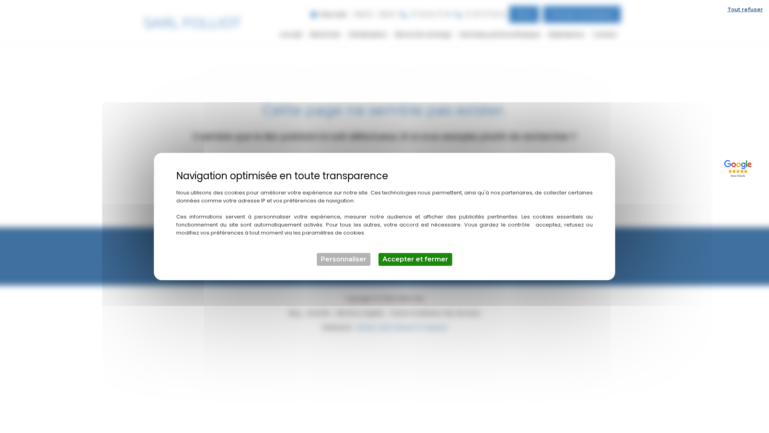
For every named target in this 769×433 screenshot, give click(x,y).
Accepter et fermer (415, 259)
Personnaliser (343, 259)
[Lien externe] (739, 167)
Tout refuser (745, 9)
